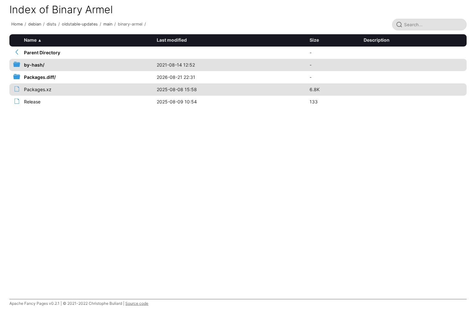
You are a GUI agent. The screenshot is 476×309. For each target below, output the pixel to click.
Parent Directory (42, 52)
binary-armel (130, 24)
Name (30, 40)
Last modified (172, 40)
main (107, 24)
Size (314, 40)
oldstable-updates (80, 24)
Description (377, 40)
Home (17, 24)
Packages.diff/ (40, 77)
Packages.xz (37, 89)
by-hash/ (34, 65)
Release (32, 101)
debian (34, 24)
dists (51, 24)
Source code (136, 303)
